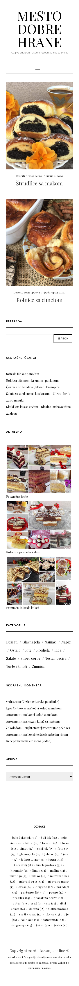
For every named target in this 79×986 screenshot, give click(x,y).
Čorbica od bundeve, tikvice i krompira (32, 387)
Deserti (20, 176)
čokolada (30, 920)
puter (20, 903)
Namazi (50, 642)
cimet (27, 848)
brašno (50, 843)
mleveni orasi (31, 881)
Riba (57, 650)
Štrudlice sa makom (39, 183)
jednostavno (33, 859)
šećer (43, 925)
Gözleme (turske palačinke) (40, 702)
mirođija (18, 876)
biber (32, 843)
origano (44, 887)
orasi (25, 887)
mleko (39, 876)
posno (56, 892)
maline (57, 870)
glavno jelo (30, 854)
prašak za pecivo (48, 898)
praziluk (21, 898)
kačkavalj (23, 865)
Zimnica (38, 666)
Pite (28, 650)
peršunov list (33, 892)
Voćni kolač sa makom (46, 708)
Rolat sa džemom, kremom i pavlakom (32, 380)
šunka (61, 925)
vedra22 (11, 702)
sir (51, 903)
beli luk (49, 837)
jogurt (55, 859)
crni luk (45, 848)
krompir (20, 870)
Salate (11, 658)
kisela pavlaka (49, 865)
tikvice (52, 914)
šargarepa (21, 925)
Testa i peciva (34, 176)
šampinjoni (53, 920)
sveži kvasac (30, 914)
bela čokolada (25, 837)
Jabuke (51, 854)
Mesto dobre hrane (39, 28)
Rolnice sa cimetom (39, 299)
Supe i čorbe (30, 658)
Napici (66, 642)
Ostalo (15, 650)
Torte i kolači (16, 666)
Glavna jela (31, 642)
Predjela (43, 650)
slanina (37, 909)
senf (37, 903)
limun (39, 870)
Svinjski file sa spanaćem (22, 374)
